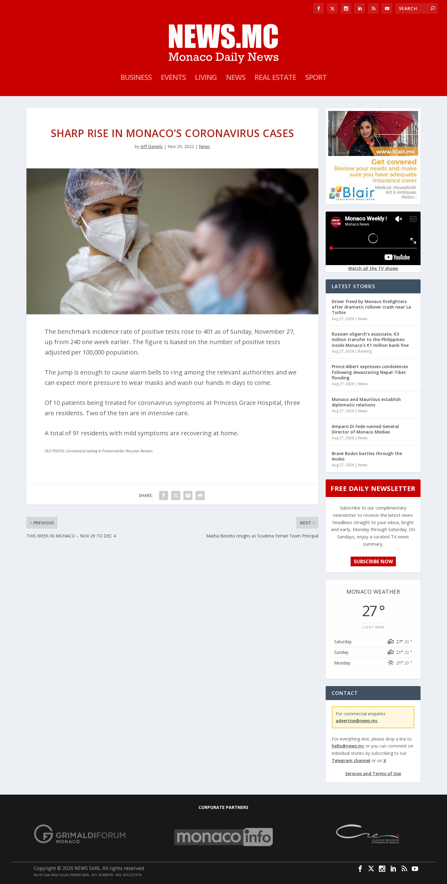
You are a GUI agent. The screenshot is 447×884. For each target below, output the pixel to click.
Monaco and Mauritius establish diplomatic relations (366, 402)
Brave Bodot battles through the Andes (367, 456)
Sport (316, 78)
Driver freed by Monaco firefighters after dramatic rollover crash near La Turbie (371, 307)
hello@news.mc (348, 746)
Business (136, 78)
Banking (365, 351)
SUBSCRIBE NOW (373, 561)
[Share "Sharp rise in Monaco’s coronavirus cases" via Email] (188, 495)
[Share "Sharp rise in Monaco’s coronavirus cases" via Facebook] (164, 495)
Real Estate (275, 78)
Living (206, 78)
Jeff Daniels (151, 146)
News (235, 78)
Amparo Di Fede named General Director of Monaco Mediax (365, 429)
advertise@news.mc (357, 720)
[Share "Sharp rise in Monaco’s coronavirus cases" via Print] (200, 495)
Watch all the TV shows (373, 268)
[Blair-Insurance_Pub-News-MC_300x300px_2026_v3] (373, 199)
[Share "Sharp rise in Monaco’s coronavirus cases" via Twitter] (176, 495)
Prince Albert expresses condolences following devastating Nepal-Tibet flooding (370, 372)
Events (173, 78)
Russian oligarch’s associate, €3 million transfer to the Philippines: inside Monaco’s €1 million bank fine (370, 339)
